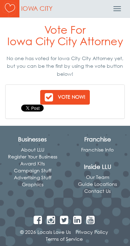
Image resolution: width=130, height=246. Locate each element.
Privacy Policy (92, 232)
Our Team (97, 177)
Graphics (32, 184)
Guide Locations (97, 184)
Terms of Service (64, 239)
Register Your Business (32, 156)
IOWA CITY (37, 8)
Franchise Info (97, 150)
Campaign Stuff (32, 170)
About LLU (32, 150)
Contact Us (97, 191)
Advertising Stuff (32, 177)
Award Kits (32, 163)
